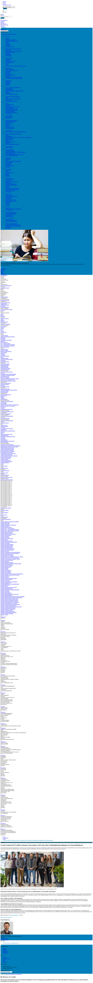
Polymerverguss (9, 163)
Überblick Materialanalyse (6, 567)
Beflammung (8, 50)
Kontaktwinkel (9, 124)
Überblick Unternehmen (5, 324)
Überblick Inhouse (4, 468)
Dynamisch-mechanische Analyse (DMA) (14, 78)
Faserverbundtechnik (5, 356)
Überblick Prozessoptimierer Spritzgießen (9, 603)
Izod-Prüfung (8, 118)
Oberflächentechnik (4, 358)
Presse (4, 839)
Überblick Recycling (5, 551)
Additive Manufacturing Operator (7, 447)
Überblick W (3, 823)
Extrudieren (3, 354)
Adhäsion (7, 38)
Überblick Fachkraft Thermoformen (8, 611)
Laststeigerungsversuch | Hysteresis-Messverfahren (16, 131)
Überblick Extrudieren (5, 537)
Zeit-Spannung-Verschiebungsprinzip (13, 224)
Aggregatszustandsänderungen (12, 40)
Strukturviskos (8, 191)
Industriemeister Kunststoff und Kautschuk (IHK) (10, 445)
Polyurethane (8, 164)
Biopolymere (3, 337)
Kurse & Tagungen (4, 24)
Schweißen (3, 437)
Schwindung (8, 180)
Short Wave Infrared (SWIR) (11, 185)
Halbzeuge (8, 105)
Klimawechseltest (9, 122)
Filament (7, 92)
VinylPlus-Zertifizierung (10, 214)
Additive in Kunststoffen (10, 39)
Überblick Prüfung (4, 297)
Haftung (7, 103)
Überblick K (3, 712)
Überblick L (3, 723)
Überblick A (3, 620)
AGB (16, 974)
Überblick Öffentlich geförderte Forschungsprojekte (11, 563)
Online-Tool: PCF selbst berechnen (8, 379)
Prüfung (2, 22)
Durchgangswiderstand (10, 75)
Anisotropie (8, 44)
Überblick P (3, 755)
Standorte (2, 269)
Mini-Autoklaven (9, 139)
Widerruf (20, 974)
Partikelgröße (8, 157)
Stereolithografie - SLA (10, 190)
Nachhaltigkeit (3, 274)
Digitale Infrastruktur (5, 384)
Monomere (8, 143)
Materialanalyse (4, 395)
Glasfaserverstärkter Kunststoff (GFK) (13, 98)
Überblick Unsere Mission (6, 508)
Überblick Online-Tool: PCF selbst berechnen (10, 557)
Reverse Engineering (10, 172)
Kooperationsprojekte (5, 346)
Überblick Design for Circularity (7, 555)
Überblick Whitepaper (5, 470)
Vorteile (2, 319)
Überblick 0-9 (3, 616)
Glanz (7, 97)
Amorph (7, 43)
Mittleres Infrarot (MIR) (10, 141)
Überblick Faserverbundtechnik (7, 538)
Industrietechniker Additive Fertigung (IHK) (9, 446)
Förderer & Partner (4, 321)
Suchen (5, 8)
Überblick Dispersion (5, 536)
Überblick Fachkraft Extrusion (7, 610)
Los (13, 971)
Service (4, 3)
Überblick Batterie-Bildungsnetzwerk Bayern (10, 594)
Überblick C (3, 641)
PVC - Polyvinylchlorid (5, 343)
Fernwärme (3, 432)
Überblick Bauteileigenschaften (7, 545)
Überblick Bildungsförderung (6, 595)
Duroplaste (8, 76)
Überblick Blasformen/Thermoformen (8, 534)
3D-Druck (8, 36)
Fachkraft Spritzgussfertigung (6, 454)
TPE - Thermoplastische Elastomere (8, 344)
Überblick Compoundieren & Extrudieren (9, 581)
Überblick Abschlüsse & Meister (7, 444)
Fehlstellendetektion (10, 89)
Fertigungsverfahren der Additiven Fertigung (14, 90)
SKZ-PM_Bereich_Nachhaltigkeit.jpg (10, 943)
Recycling (3, 373)
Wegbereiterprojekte (5, 391)
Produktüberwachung (10, 165)
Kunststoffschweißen (10, 128)
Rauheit (7, 171)
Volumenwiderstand (10, 216)
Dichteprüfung (8, 68)
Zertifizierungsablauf (5, 304)
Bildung (4, 949)
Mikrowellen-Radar (9, 138)
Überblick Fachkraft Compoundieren (8, 609)
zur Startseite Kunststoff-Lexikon (9, 34)
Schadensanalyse (9, 178)
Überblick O (3, 746)
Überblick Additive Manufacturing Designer (9, 599)
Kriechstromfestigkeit (10, 127)
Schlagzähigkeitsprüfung (10, 183)
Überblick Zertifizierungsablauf (7, 416)
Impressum (8, 974)
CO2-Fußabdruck (9, 62)
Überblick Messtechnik (5, 363)
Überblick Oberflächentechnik (7, 540)
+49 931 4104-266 (4, 938)
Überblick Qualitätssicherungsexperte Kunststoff (10, 604)
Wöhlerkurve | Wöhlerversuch (12, 221)
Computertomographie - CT (11, 61)
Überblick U (3, 809)
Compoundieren (4, 352)
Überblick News (4, 514)
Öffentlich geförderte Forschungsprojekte (9, 390)
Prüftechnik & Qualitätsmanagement (8, 436)
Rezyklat (7, 173)
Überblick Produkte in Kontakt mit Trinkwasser (10, 574)
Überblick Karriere (4, 512)
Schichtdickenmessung (10, 179)
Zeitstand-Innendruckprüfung (11, 223)
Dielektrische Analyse (10, 69)
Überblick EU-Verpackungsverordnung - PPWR (10, 559)
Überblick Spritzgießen (5, 543)
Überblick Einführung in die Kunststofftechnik (10, 584)
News (4, 2)
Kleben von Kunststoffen (11, 121)
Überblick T (3, 795)
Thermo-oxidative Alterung (11, 200)
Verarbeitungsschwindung (11, 213)
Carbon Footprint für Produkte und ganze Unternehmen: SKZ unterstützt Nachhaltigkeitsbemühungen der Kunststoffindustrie (28, 840)
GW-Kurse (5, 962)
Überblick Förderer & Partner (6, 477)
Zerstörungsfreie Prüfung (6, 368)
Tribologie (8, 205)
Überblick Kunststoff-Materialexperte (8, 607)
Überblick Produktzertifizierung (7, 401)
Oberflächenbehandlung (10, 151)
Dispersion (8, 72)
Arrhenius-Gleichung (10, 46)
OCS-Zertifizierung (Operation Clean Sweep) (15, 154)
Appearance (8, 45)
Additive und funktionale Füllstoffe (8, 336)
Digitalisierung (3, 429)
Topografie (8, 204)
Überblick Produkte (4, 568)
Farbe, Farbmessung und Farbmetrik (13, 87)
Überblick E (3, 666)
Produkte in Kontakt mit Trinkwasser (8, 405)
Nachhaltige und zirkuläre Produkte (8, 375)
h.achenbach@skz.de (5, 939)
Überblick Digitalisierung (6, 383)
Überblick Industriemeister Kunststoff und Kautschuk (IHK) (13, 596)
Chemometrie (8, 59)
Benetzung (8, 53)
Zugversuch (8, 228)
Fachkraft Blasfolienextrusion (6, 461)
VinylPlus (2, 408)
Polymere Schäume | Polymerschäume (13, 161)
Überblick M (3, 728)
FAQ (4, 959)
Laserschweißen (9, 130)
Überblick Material (4, 335)
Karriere (4, 1)
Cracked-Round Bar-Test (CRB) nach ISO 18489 (15, 65)
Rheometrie (8, 175)
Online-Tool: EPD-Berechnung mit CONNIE (10, 378)
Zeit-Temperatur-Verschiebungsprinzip (13, 225)
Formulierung (8, 93)
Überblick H (3, 692)
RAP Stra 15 (8, 170)
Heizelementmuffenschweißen (12, 109)
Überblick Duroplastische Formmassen (8, 525)
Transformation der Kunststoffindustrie (8, 374)
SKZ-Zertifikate (4, 403)
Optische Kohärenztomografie (12, 155)
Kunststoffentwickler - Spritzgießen (8, 451)
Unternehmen (3, 27)
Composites (8, 60)
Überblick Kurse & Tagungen (6, 309)
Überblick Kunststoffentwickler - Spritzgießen (10, 602)
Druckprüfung (8, 73)
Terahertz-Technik (9, 195)
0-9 (3, 35)
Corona (7, 64)
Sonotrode (8, 186)
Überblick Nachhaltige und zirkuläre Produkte (10, 553)
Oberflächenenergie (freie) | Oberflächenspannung (16, 152)
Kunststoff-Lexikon (7, 4)
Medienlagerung (9, 136)
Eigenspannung (9, 80)
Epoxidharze (8, 82)
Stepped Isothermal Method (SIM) (12, 189)
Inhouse (2, 315)
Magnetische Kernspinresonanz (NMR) (13, 134)
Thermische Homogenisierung (12, 196)
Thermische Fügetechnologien (7, 359)
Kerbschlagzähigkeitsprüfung (11, 120)
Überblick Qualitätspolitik (6, 413)
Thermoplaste (8, 202)
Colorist (7, 63)
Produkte (2, 396)
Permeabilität (8, 158)
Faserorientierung (9, 88)
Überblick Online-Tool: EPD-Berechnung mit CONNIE (12, 556)
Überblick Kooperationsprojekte (7, 531)
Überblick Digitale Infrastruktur (7, 560)
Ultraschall (8, 207)
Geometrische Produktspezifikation (13, 96)
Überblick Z (3, 829)
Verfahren (2, 397)
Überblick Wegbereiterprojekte (7, 564)
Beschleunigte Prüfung (10, 52)
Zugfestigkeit (8, 227)
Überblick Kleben (4, 539)
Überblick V (3, 815)
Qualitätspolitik (4, 303)
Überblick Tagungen (5, 422)
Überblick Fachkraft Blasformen (7, 613)
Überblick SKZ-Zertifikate (6, 572)
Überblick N (3, 741)
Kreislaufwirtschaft (14, 915)
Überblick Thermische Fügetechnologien (9, 542)
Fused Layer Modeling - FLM (12, 94)
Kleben (2, 357)
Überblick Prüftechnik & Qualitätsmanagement (10, 589)
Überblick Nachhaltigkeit (6, 519)
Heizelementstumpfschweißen (12, 110)
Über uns (5, 957)
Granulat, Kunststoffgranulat (11, 101)
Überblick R (3, 767)
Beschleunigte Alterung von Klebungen (13, 51)
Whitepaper (3, 316)
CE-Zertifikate (3, 402)
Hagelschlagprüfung (10, 104)
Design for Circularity (5, 377)
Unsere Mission (4, 268)
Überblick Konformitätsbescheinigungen (9, 578)
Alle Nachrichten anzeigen (6, 917)
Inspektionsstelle (9, 115)
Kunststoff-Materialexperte (6, 456)
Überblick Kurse (4, 425)
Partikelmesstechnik (4, 366)
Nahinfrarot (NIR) (9, 147)
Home (4, 836)
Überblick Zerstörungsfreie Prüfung (8, 548)
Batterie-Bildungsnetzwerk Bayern (7, 441)
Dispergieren (8, 71)
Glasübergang (8, 99)
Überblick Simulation (5, 561)
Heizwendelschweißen (10, 111)
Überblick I (3, 706)
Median (7, 135)
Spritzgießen (3, 360)
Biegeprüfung (8, 54)
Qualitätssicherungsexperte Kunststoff (8, 453)
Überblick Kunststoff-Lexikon (7, 479)
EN (6, 12)
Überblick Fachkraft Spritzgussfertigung (9, 605)
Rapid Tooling (8, 169)
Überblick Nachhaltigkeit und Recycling (9, 587)
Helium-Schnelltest (9, 107)
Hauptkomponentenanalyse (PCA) (12, 106)
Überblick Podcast (4, 517)
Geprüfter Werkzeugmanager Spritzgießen (9, 455)
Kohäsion (7, 123)
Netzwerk (2, 26)
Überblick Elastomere (5, 526)
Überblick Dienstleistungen (6, 285)
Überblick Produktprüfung (6, 394)
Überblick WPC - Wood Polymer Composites (10, 530)
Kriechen (7, 126)
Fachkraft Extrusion (4, 459)
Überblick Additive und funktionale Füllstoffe (10, 521)
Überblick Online (4, 466)
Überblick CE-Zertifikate (6, 571)
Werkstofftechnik (4, 439)
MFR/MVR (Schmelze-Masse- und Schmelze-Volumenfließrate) (18, 137)
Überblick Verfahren (5, 569)
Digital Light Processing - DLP (12, 70)
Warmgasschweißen (10, 219)
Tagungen (2, 310)
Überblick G (3, 685)
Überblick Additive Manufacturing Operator (9, 598)
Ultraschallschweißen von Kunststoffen (13, 208)
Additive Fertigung (4, 350)
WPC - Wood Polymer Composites (7, 345)
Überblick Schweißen (5, 590)
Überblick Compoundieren (6, 535)
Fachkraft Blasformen (5, 462)
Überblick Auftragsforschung (6, 565)
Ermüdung (8, 84)
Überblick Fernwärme (5, 585)
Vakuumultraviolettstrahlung (11, 212)
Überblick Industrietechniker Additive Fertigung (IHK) (11, 597)
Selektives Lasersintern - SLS (11, 181)
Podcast (2, 273)
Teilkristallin (8, 194)
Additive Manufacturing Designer (7, 449)
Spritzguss (8, 187)
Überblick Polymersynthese (6, 527)
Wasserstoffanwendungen (11, 220)
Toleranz (7, 203)
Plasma (7, 160)
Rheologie (8, 174)
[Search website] (1, 19)
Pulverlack (8, 166)
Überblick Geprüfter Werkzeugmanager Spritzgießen (11, 606)
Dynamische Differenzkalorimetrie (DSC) (14, 77)
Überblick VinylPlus (5, 577)
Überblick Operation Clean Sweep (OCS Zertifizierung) (12, 573)
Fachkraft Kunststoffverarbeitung (7, 450)
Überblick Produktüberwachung (7, 411)
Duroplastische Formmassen (6, 340)
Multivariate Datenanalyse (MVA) (12, 144)
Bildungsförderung (4, 442)
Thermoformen (9, 197)
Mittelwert (8, 140)
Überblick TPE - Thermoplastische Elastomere (10, 529)
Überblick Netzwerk (5, 318)
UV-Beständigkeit (9, 210)
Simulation (3, 385)
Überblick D (3, 653)
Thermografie (8, 198)
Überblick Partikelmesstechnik (7, 546)
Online (2, 314)
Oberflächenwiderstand (10, 153)
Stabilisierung (8, 182)
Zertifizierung (3, 23)
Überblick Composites (5, 523)
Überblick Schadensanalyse (6, 570)
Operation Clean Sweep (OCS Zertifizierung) (10, 404)
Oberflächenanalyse (9, 149)
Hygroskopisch (9, 113)
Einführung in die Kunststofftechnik (8, 430)
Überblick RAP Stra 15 (5, 576)
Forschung (3, 21)
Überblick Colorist (4, 614)
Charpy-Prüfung (9, 57)
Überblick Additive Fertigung (6, 533)
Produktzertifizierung (5, 307)
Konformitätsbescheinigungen (6, 409)
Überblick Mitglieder (5, 475)
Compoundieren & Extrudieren (7, 428)
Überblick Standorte (5, 510)
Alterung (7, 42)
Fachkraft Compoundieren (6, 458)
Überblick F (3, 674)
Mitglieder (3, 320)
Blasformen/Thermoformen (6, 351)
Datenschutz (12, 974)
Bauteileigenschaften (5, 365)
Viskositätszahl (9, 215)
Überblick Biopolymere (5, 522)
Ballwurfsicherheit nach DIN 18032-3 (13, 48)
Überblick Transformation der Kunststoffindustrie (10, 552)
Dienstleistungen (4, 20)
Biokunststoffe (8, 55)
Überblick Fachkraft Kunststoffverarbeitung (9, 601)
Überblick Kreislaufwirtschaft (6, 371)
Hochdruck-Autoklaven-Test (11, 112)
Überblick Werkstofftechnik (6, 593)
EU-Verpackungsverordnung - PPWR (8, 380)
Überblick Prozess (4, 349)
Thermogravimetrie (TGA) (11, 199)
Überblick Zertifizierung (5, 302)
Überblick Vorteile (4, 472)
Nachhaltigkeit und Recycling (6, 434)
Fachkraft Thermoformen (6, 460)
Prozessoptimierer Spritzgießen (7, 452)
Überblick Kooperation (5, 388)
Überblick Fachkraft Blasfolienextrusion (9, 612)
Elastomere (8, 81)
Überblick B (3, 631)
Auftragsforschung (4, 392)
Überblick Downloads (5, 418)
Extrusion (7, 85)
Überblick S (3, 778)
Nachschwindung (9, 146)
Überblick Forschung (5, 287)
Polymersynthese (9, 162)
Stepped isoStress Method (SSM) (12, 188)
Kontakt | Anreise (6, 958)
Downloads (3, 306)
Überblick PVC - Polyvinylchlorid (7, 528)
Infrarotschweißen (9, 116)
